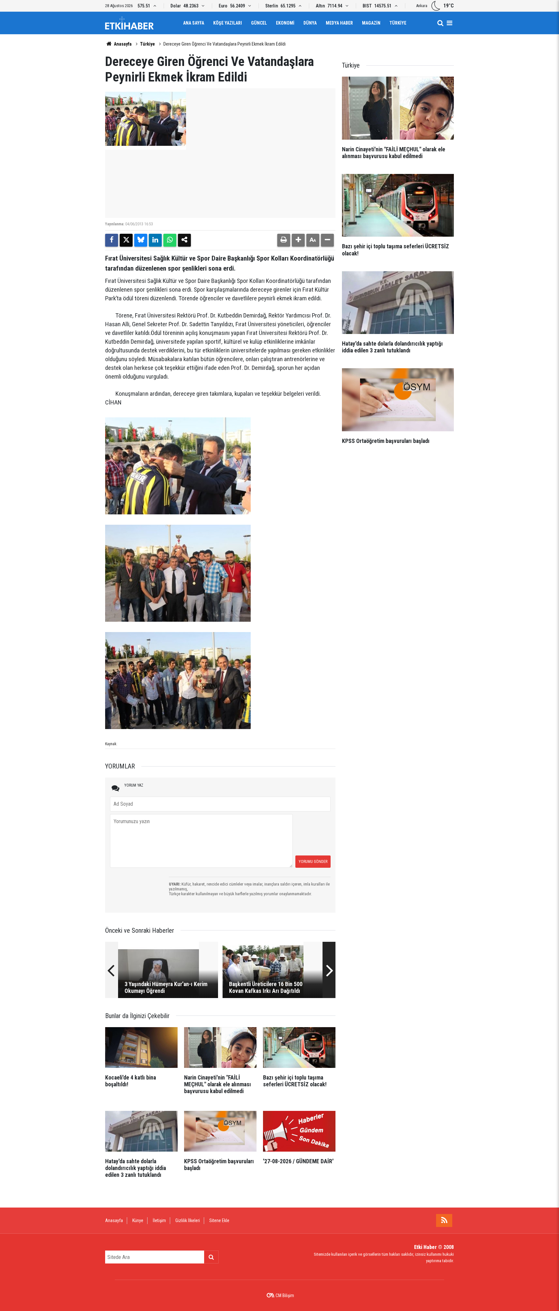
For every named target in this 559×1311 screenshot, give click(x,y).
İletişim (159, 1220)
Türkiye (397, 23)
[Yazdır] (283, 240)
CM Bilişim (285, 1295)
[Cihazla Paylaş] (184, 240)
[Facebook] (111, 240)
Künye (137, 1220)
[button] (298, 240)
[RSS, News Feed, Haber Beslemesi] (444, 1220)
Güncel (259, 23)
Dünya (310, 23)
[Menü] (449, 23)
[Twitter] (126, 240)
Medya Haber (339, 23)
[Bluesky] (140, 240)
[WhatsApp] (169, 240)
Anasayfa (122, 44)
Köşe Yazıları (227, 23)
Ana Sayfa (193, 23)
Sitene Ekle (219, 1220)
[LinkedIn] (155, 240)
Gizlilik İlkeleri (187, 1220)
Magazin (371, 23)
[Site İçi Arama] (440, 23)
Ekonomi (285, 23)
